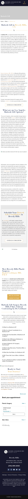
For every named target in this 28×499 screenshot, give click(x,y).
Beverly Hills (11, 382)
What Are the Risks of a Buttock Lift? (14, 352)
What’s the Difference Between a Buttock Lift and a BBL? (12, 339)
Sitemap (4, 475)
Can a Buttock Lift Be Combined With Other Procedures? (13, 360)
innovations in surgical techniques (9, 86)
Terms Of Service (12, 475)
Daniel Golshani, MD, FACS (7, 73)
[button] (14, 327)
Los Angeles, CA (5, 389)
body (8, 79)
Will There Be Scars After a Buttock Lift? (13, 356)
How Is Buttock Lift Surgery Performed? (10, 344)
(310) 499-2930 (11, 379)
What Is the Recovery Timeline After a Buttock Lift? (14, 348)
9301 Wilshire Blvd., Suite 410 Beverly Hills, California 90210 (14, 460)
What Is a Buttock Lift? (9, 327)
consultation (6, 220)
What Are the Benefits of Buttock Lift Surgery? (13, 335)
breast (11, 79)
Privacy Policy (22, 475)
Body (6, 21)
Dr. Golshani (7, 171)
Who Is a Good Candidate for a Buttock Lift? (12, 331)
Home (2, 21)
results (18, 84)
